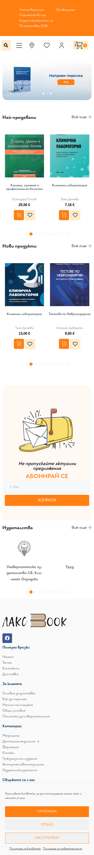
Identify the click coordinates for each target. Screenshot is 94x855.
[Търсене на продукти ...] (6, 45)
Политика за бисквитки (25, 848)
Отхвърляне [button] (65, 10)
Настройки (47, 838)
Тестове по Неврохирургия (69, 314)
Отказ (47, 824)
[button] (19, 43)
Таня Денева (69, 199)
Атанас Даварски (69, 328)
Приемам (47, 811)
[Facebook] (7, 638)
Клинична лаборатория (69, 185)
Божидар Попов (24, 199)
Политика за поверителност (62, 848)
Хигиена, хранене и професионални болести (24, 187)
